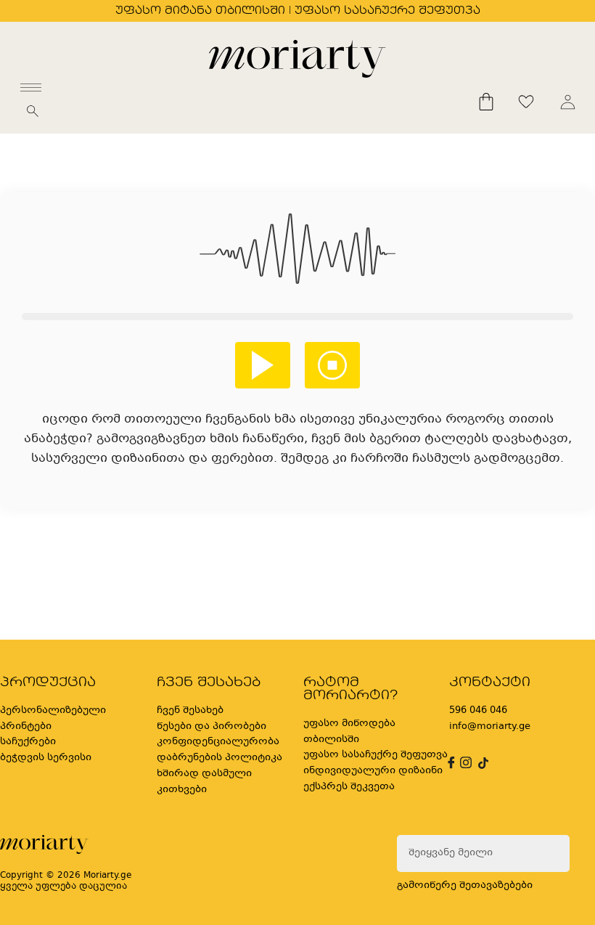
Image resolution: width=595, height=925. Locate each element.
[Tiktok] (481, 763)
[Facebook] (449, 763)
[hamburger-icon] (31, 87)
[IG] (463, 763)
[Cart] (486, 102)
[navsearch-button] (32, 115)
